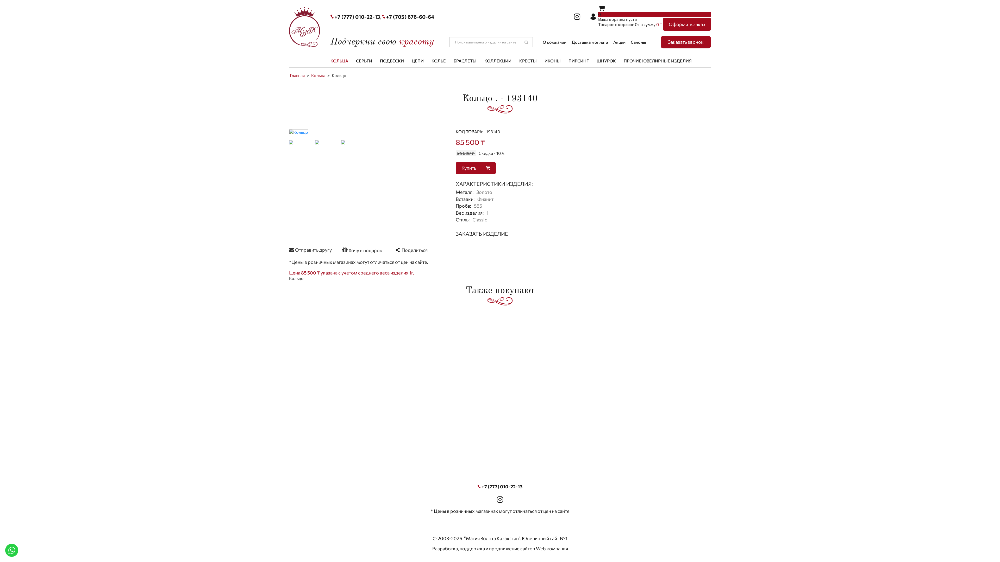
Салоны (638, 42)
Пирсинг (578, 60)
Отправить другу (313, 250)
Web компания (552, 548)
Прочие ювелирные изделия (658, 60)
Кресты (528, 60)
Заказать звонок (686, 42)
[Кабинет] (593, 17)
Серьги (364, 60)
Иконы (553, 60)
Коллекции (497, 60)
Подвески (392, 60)
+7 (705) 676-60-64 (410, 17)
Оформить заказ (687, 24)
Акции (619, 42)
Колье (439, 60)
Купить (469, 168)
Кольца (339, 60)
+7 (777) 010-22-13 (357, 17)
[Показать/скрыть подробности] (601, 8)
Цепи (418, 60)
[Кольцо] (298, 131)
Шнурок (606, 60)
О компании (554, 42)
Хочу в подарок (365, 250)
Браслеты (465, 60)
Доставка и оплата (590, 42)
